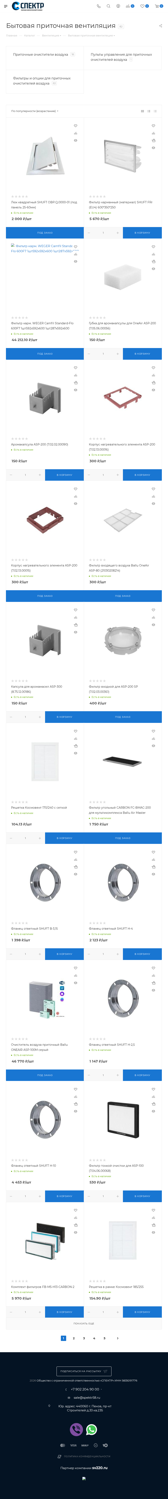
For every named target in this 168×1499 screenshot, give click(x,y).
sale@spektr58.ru (87, 1398)
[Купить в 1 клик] (153, 140)
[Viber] (76, 1429)
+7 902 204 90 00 (85, 1389)
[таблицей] (155, 111)
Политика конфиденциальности (87, 1456)
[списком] (149, 111)
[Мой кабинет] (118, 6)
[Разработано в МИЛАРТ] (84, 1478)
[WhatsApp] (91, 1429)
